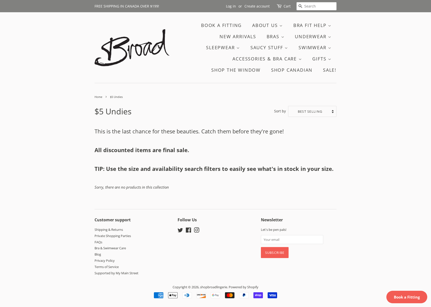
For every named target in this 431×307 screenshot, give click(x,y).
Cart (287, 6)
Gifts (320, 59)
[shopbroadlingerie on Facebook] (188, 231)
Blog (98, 254)
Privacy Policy (105, 260)
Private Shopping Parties (113, 236)
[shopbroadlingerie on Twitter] (180, 231)
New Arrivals (237, 36)
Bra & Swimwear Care (110, 248)
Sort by (280, 111)
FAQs (98, 242)
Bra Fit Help (310, 25)
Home (98, 97)
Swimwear (313, 47)
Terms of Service (107, 267)
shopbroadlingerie (213, 287)
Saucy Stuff (267, 47)
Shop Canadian (292, 70)
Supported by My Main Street (116, 273)
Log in (231, 6)
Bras (274, 36)
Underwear (311, 36)
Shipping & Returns (109, 229)
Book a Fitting (407, 297)
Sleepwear (221, 47)
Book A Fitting (221, 25)
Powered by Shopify (243, 287)
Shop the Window (236, 70)
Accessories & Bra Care (265, 59)
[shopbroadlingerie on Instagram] (196, 231)
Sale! (329, 70)
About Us (265, 25)
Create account (257, 6)
